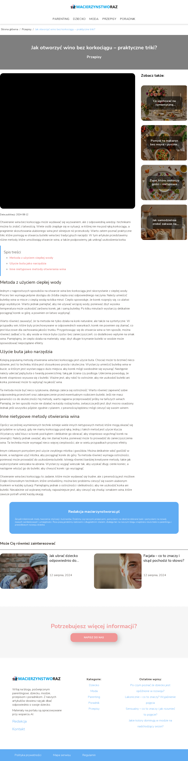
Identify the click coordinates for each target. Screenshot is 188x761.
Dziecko (79, 19)
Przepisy (109, 19)
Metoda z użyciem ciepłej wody (31, 258)
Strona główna (10, 29)
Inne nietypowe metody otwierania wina (38, 269)
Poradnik (127, 19)
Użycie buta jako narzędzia (28, 263)
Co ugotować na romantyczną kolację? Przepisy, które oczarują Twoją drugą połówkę (164, 103)
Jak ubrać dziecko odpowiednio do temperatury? (63, 558)
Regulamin (89, 755)
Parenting (61, 19)
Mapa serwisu (62, 755)
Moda (94, 19)
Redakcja (19, 721)
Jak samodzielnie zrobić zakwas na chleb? (164, 222)
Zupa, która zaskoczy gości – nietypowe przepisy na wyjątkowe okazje (164, 182)
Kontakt (18, 729)
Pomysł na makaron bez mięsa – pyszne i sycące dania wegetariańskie (164, 143)
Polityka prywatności (28, 755)
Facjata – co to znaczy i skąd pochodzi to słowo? (163, 558)
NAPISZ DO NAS (94, 637)
